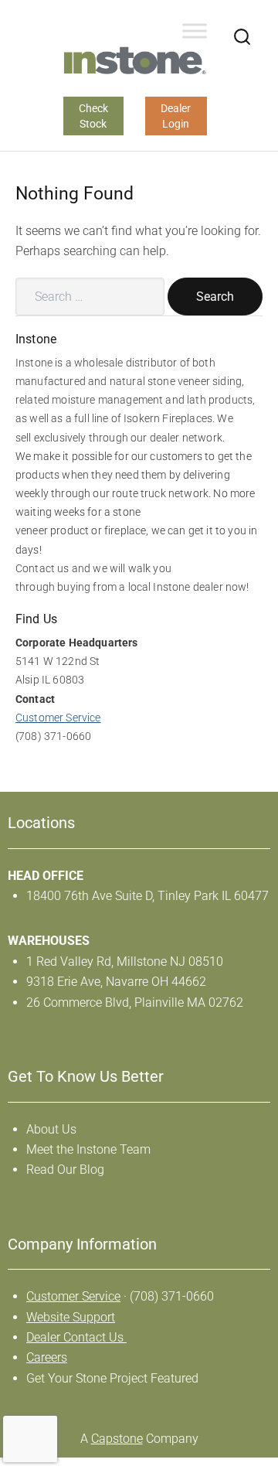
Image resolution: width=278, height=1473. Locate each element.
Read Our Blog (65, 1169)
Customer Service (58, 717)
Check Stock (93, 116)
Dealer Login (176, 116)
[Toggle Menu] (194, 30)
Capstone (117, 1438)
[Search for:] (89, 296)
